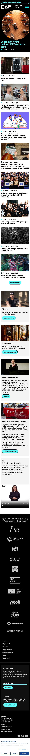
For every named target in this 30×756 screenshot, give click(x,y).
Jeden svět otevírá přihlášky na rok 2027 (13, 79)
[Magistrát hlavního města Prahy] (15, 569)
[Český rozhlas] (15, 630)
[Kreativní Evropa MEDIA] (15, 591)
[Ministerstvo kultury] (15, 539)
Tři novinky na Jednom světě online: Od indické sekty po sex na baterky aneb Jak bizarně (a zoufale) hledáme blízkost (15, 107)
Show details (22, 749)
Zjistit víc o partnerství (10, 451)
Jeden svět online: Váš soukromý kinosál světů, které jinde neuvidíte (13, 276)
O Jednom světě (7, 652)
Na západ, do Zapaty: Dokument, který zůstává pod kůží (14, 249)
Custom (14, 753)
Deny (5, 753)
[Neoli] (15, 602)
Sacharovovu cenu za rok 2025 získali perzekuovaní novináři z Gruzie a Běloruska (14, 195)
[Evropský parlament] (15, 614)
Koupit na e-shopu (9, 318)
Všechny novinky (15, 282)
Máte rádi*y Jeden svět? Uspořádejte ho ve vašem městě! (14, 223)
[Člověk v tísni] (15, 529)
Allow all (24, 753)
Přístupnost (6, 658)
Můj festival (6, 644)
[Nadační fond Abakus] (15, 549)
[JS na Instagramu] (27, 736)
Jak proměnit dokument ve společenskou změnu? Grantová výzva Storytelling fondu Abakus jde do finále (13, 136)
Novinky (4, 641)
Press (4, 655)
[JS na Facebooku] (19, 736)
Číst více (6, 396)
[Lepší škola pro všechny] (15, 559)
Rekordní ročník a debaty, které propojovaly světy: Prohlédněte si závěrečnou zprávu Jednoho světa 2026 (15, 166)
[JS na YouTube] (23, 736)
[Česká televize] (15, 623)
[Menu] (27, 7)
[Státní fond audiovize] (15, 580)
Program (5, 647)
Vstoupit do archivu (10, 705)
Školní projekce (7, 649)
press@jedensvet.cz (7, 731)
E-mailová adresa (8, 681)
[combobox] (15, 2)
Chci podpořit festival (10, 352)
